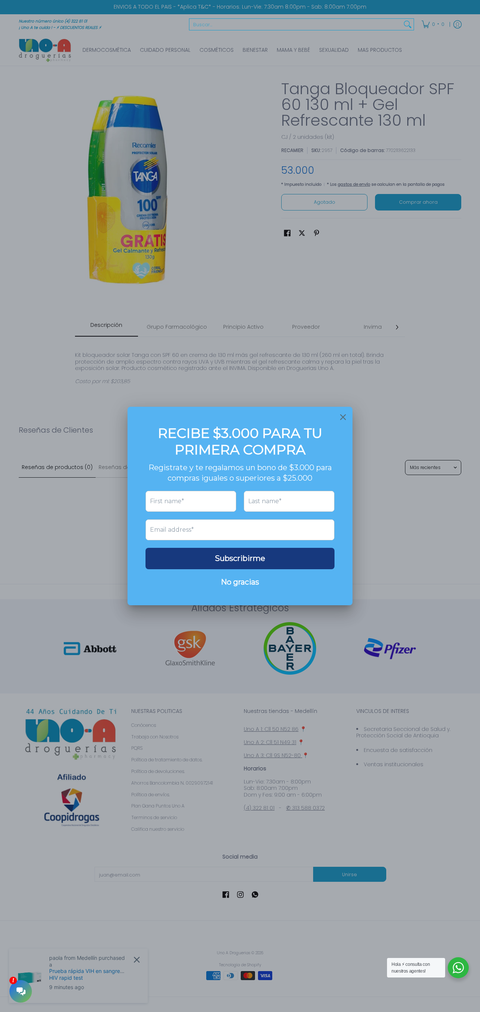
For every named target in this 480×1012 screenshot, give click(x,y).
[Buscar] (408, 24)
